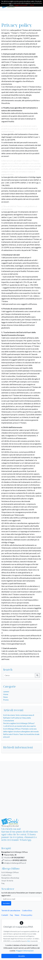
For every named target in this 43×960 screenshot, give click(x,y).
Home (5, 694)
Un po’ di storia (7, 880)
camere (6, 691)
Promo (6, 700)
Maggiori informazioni (24, 950)
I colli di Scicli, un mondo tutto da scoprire (19, 726)
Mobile (14, 857)
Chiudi (32, 5)
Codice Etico (6, 875)
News (5, 697)
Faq (2, 883)
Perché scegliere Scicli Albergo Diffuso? (19, 723)
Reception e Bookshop (10, 878)
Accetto (21, 956)
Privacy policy (26, 915)
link (28, 941)
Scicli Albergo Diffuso (10, 872)
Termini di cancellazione (10, 910)
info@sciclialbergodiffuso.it (15, 863)
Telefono (15, 860)
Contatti (4, 915)
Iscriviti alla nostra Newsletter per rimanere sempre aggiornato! (21, 894)
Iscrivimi (6, 903)
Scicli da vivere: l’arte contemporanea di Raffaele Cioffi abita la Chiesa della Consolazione (18, 718)
